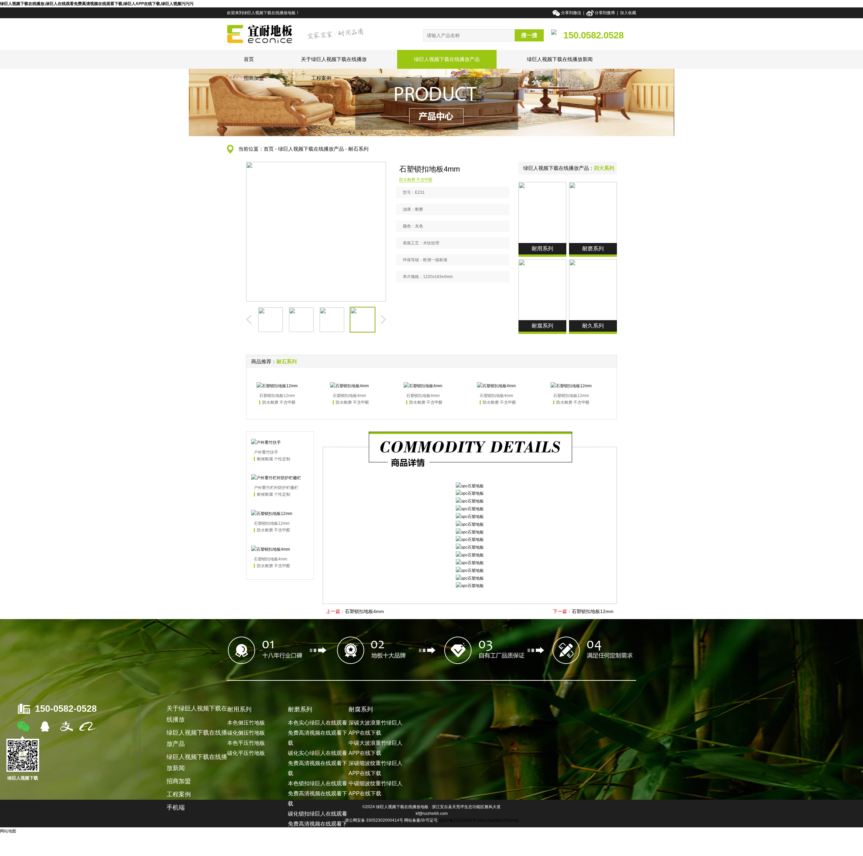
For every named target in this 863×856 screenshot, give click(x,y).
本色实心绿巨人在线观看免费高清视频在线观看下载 (317, 733)
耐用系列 (239, 709)
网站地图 (8, 831)
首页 (249, 59)
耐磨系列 (300, 709)
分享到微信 (571, 12)
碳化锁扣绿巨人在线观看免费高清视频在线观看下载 (317, 824)
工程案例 (321, 78)
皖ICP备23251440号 (457, 820)
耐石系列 (358, 149)
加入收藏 (628, 12)
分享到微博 (605, 12)
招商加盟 (254, 78)
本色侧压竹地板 (246, 723)
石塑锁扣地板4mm (364, 611)
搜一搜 (529, 35)
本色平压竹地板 (246, 743)
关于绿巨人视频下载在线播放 (334, 59)
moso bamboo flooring (497, 820)
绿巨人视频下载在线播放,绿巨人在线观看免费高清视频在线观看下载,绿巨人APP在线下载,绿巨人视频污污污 (97, 3)
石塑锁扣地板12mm (593, 611)
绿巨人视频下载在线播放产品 (447, 59)
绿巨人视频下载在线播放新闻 (560, 59)
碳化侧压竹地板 (246, 733)
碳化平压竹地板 (246, 753)
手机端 (176, 807)
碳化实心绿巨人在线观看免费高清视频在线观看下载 (317, 763)
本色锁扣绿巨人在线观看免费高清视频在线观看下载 (317, 793)
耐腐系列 (361, 709)
